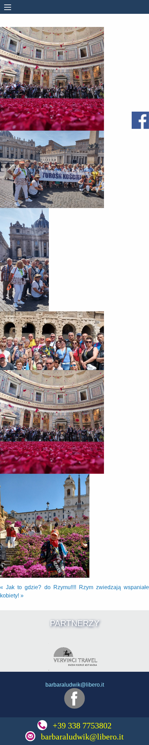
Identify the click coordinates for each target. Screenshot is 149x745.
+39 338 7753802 (82, 725)
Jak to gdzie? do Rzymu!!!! (38, 587)
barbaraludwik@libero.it (82, 736)
